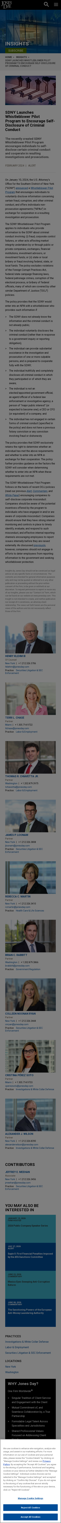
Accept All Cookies (30, 1517)
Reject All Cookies (30, 1507)
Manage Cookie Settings (30, 1498)
